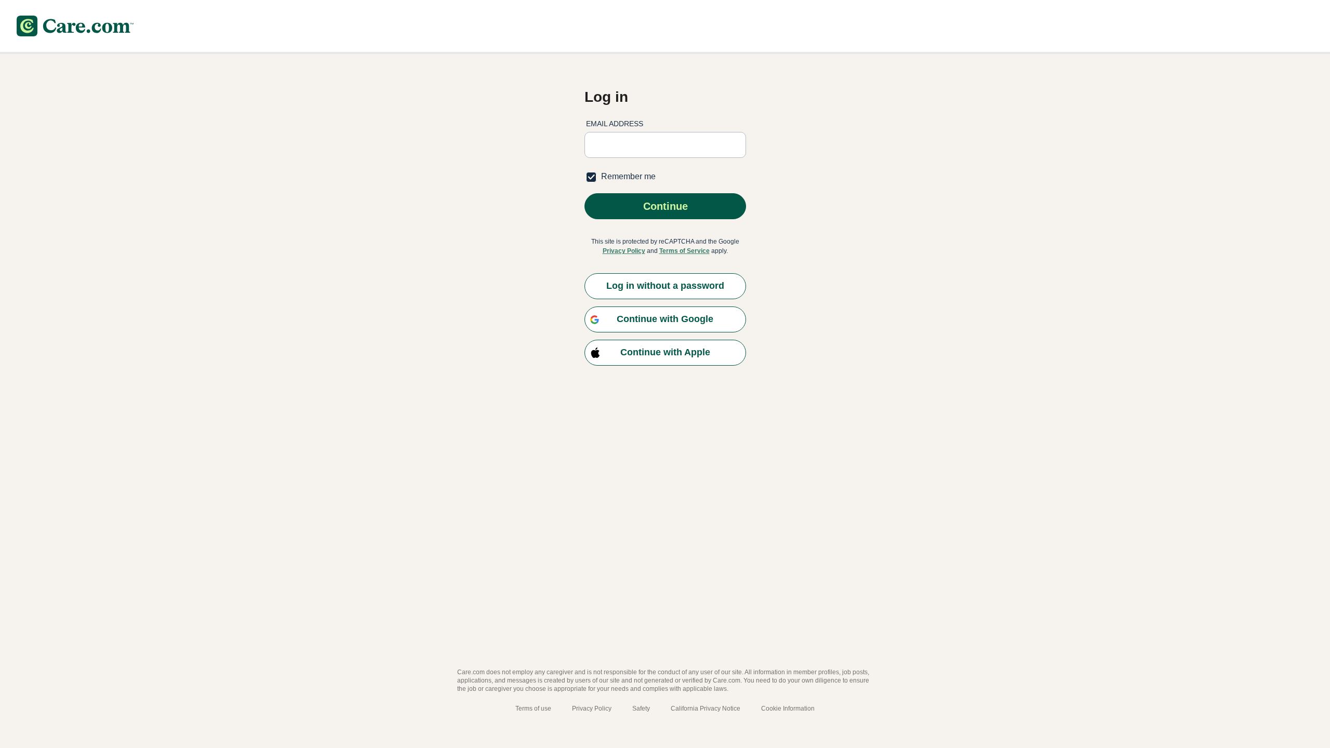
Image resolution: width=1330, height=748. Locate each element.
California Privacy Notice (705, 708)
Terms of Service (684, 251)
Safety (641, 708)
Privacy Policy (624, 251)
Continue (665, 206)
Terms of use (533, 708)
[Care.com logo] (75, 26)
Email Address (614, 123)
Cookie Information (788, 708)
